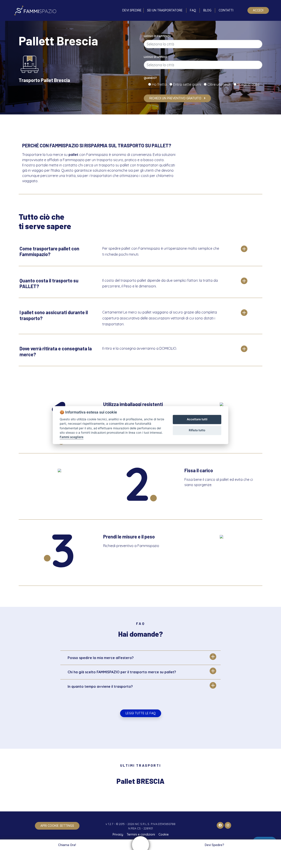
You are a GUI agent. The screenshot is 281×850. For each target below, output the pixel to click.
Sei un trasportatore (165, 10)
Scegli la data (247, 84)
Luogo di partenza (157, 36)
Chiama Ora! (67, 845)
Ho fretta (160, 84)
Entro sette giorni (188, 84)
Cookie (164, 834)
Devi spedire (132, 10)
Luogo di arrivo (155, 57)
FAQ (193, 10)
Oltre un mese (220, 84)
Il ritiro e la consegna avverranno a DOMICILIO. (139, 348)
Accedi (258, 10)
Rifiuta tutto (197, 430)
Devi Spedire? (214, 845)
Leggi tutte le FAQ (141, 713)
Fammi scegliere (71, 437)
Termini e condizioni (141, 834)
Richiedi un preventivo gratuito (175, 98)
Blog (207, 10)
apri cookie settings (57, 826)
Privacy (118, 834)
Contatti (226, 10)
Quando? (150, 78)
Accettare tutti (197, 419)
